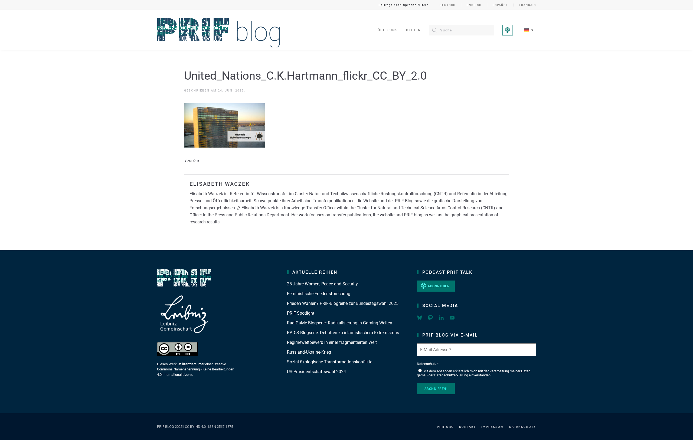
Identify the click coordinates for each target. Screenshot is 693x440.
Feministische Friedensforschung (318, 293)
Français (527, 5)
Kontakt (467, 427)
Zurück (193, 161)
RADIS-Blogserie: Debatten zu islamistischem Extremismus (343, 332)
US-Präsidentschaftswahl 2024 (316, 371)
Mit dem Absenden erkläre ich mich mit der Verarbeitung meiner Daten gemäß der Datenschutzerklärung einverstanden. (473, 373)
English (474, 5)
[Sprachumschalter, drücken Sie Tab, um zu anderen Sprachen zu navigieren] (528, 30)
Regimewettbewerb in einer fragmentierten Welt (332, 342)
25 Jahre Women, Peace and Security (322, 283)
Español (500, 5)
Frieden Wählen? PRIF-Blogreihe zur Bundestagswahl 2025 (342, 303)
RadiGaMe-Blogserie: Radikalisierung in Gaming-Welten (339, 322)
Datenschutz (522, 427)
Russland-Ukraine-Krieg (309, 352)
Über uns (388, 30)
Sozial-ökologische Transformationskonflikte (329, 361)
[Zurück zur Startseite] (219, 30)
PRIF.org (445, 427)
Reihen (413, 30)
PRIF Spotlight (300, 313)
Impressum (492, 427)
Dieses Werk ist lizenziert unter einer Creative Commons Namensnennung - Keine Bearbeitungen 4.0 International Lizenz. (195, 369)
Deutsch (448, 5)
